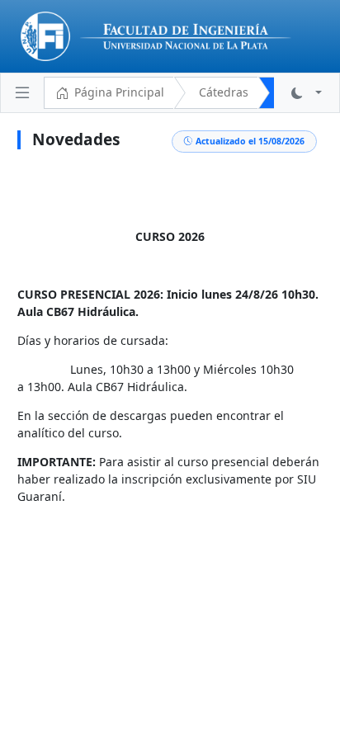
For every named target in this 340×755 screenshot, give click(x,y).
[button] (306, 92)
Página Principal (119, 92)
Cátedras (223, 92)
